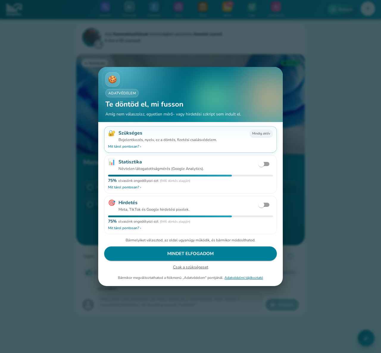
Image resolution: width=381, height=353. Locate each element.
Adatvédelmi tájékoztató (243, 277)
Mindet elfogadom (190, 254)
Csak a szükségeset (190, 267)
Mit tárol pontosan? (124, 146)
